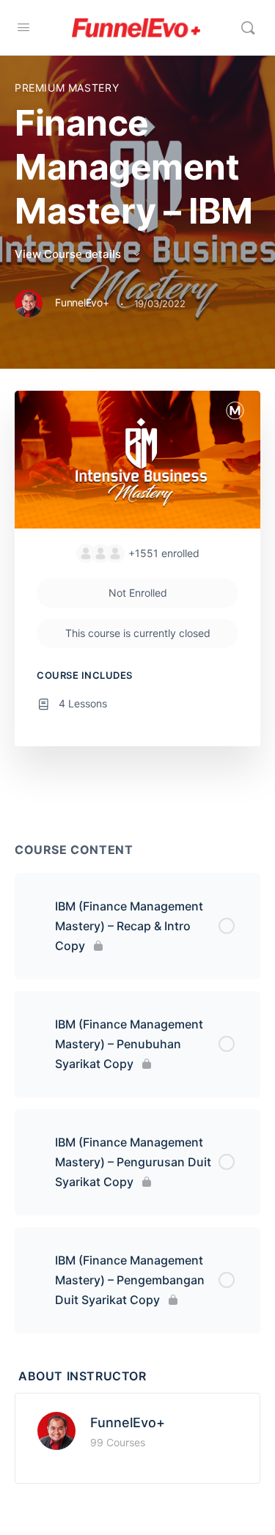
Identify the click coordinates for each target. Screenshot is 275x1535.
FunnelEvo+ (127, 1422)
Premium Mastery (67, 87)
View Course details (69, 254)
